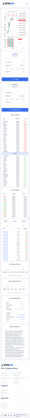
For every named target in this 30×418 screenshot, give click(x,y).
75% (17, 68)
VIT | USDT (5, 234)
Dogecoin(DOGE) (17, 373)
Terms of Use (4, 403)
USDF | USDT (5, 248)
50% (12, 68)
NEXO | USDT (6, 257)
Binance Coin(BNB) (5, 378)
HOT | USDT (5, 260)
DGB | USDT (5, 244)
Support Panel (4, 390)
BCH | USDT (5, 247)
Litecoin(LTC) (4, 382)
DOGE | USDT (6, 245)
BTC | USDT (5, 235)
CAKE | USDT (5, 237)
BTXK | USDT (5, 238)
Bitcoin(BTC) (4, 373)
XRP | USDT (5, 231)
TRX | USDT (5, 255)
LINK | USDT (5, 254)
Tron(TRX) (3, 380)
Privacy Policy (4, 405)
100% (22, 68)
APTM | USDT (6, 232)
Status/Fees (4, 392)
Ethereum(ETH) (4, 375)
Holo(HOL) (15, 380)
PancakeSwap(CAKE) (18, 378)
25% (7, 68)
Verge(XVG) (16, 382)
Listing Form (4, 407)
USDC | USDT (6, 251)
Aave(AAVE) (16, 375)
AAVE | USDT (5, 250)
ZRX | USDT (5, 241)
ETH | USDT (5, 242)
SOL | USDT (5, 258)
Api (2, 395)
